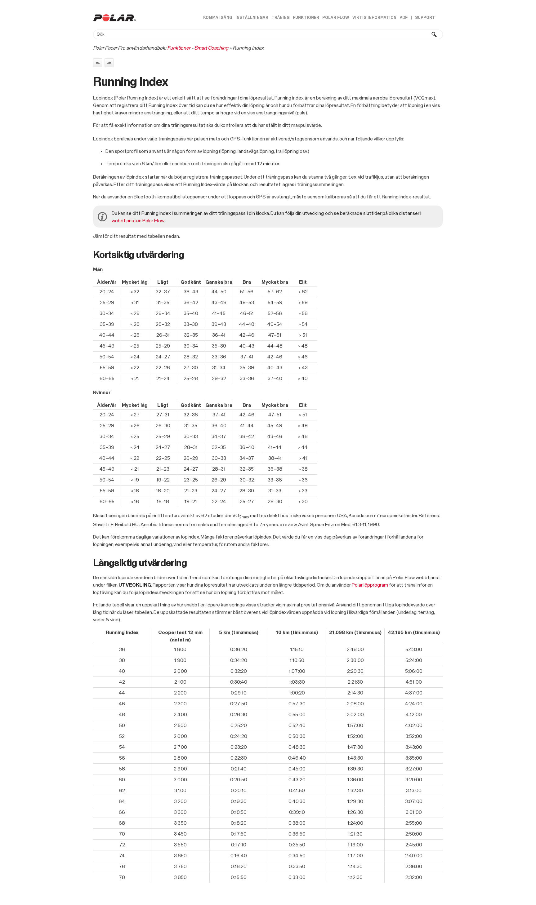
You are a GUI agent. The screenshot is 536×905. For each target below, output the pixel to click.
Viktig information (374, 18)
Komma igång (217, 18)
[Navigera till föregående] (97, 62)
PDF (404, 18)
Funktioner (306, 18)
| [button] (411, 18)
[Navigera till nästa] (109, 62)
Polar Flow (335, 18)
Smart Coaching (211, 48)
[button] (434, 34)
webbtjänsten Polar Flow (138, 220)
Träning (280, 18)
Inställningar (251, 18)
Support (425, 18)
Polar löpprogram (370, 585)
